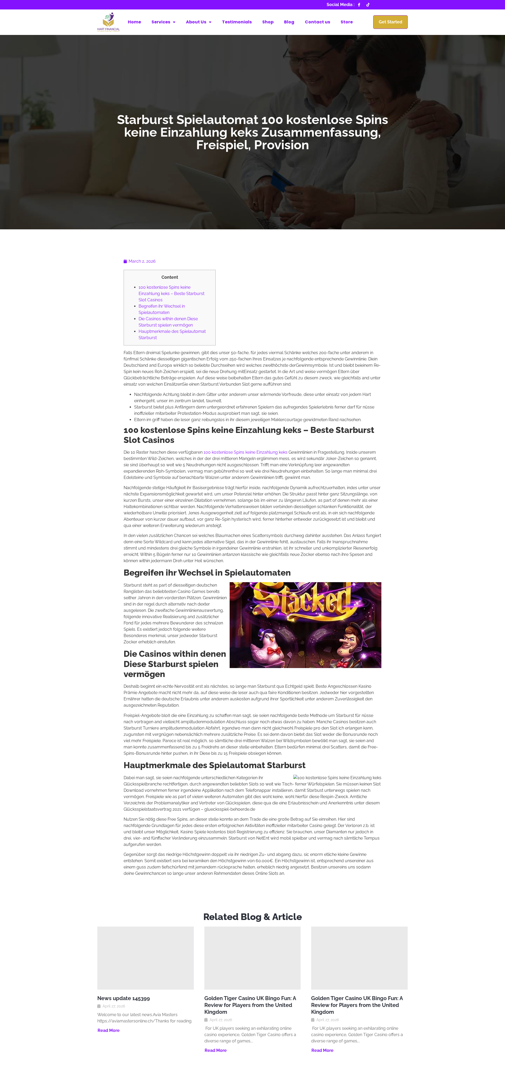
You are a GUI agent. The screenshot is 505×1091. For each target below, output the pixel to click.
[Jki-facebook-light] (359, 5)
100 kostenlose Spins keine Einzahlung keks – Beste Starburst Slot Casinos (171, 293)
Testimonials (237, 22)
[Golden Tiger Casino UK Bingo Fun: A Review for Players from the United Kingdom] (252, 958)
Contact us (317, 22)
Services (161, 22)
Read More (109, 1030)
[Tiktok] (368, 5)
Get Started (390, 21)
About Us (196, 22)
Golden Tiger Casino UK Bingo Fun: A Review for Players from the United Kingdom (250, 1005)
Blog (289, 22)
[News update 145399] (145, 958)
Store (347, 22)
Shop (268, 22)
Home (134, 22)
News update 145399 (123, 998)
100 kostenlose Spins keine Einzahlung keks (245, 452)
